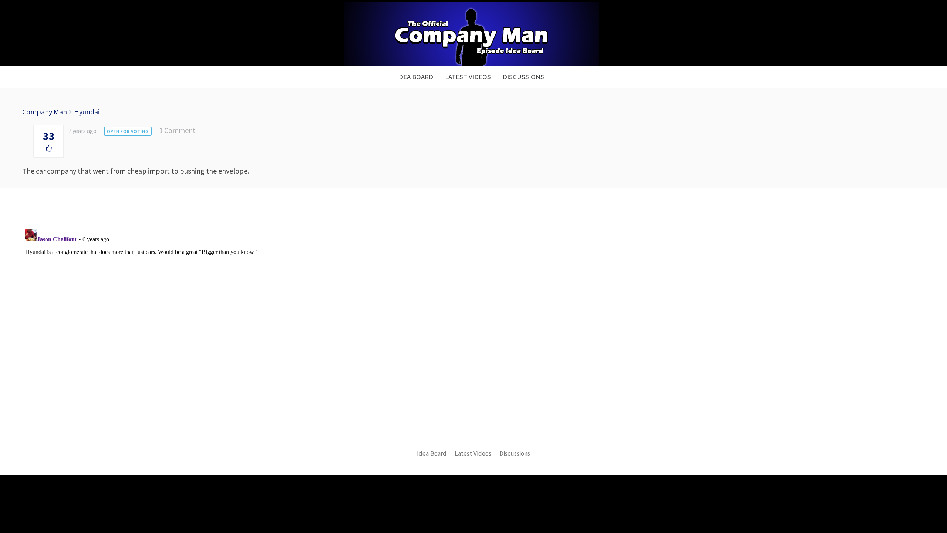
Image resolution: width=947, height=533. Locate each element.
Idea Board (415, 77)
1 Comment (177, 130)
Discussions (523, 77)
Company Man (44, 111)
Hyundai (87, 111)
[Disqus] (473, 319)
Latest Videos (468, 77)
